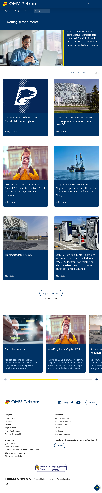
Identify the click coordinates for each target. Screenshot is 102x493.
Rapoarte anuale (61, 424)
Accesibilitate (39, 479)
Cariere (59, 445)
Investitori (25, 11)
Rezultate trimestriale (63, 421)
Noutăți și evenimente (42, 11)
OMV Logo (7, 3)
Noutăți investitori (62, 418)
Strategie (8, 424)
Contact (91, 402)
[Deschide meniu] (97, 4)
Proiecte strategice (13, 431)
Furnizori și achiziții (13, 434)
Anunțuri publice (12, 446)
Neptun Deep (10, 428)
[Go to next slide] (96, 379)
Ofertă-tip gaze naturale (15, 453)
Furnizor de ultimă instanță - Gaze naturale (23, 449)
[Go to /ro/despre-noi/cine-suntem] (7, 484)
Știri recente (10, 443)
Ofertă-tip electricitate (14, 456)
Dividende (58, 431)
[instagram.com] (66, 402)
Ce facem (9, 421)
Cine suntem (10, 418)
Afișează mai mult (51, 293)
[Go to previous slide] (5, 379)
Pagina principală (10, 11)
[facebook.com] (72, 402)
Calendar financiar (62, 434)
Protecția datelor (64, 479)
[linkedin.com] (59, 402)
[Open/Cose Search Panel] (90, 4)
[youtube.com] (78, 402)
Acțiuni (57, 428)
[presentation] (83, 72)
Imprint (51, 479)
